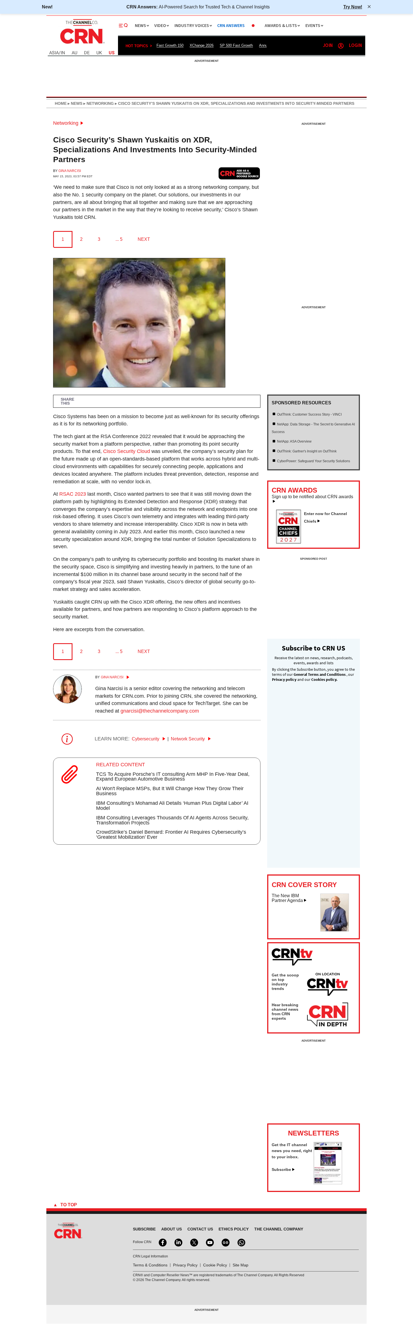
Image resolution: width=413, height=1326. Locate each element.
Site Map (240, 1265)
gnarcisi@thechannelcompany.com (160, 711)
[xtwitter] (193, 1242)
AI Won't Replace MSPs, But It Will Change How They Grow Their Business (170, 791)
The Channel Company (278, 1229)
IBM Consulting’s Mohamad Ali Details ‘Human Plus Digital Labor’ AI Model (172, 805)
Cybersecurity (146, 738)
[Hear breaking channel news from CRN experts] (327, 1015)
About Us (171, 1229)
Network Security (188, 738)
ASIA (54, 53)
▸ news (74, 103)
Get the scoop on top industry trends (285, 982)
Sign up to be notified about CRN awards (312, 497)
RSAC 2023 (72, 494)
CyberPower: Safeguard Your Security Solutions (313, 461)
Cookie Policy (215, 1265)
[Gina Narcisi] (67, 701)
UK (99, 53)
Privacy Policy (185, 1265)
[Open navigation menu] (123, 25)
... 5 (118, 239)
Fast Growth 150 (169, 45)
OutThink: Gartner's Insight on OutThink (307, 451)
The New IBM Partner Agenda (287, 898)
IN (63, 53)
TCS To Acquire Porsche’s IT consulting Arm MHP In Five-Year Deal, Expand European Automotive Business (172, 776)
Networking (65, 123)
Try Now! (352, 6)
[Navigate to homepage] (82, 44)
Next (144, 239)
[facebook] (162, 1242)
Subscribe (281, 1169)
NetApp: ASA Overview (294, 441)
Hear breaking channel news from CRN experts (285, 1012)
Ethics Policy (234, 1229)
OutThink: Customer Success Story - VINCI (309, 414)
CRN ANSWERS (231, 25)
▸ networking (98, 103)
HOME (61, 103)
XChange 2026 (202, 45)
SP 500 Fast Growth (236, 45)
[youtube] (209, 1242)
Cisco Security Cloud (126, 451)
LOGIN (355, 45)
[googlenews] (225, 1242)
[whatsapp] (241, 1242)
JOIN (328, 45)
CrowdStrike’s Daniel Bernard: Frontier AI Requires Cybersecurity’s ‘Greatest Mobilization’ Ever (171, 834)
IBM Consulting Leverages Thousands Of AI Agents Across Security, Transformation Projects (172, 820)
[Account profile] (341, 46)
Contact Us (200, 1229)
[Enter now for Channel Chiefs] (290, 541)
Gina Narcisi (69, 171)
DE (87, 53)
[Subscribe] (328, 1182)
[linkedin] (178, 1242)
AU (74, 53)
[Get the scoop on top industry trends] (327, 985)
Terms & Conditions (150, 1265)
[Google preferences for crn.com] (239, 173)
